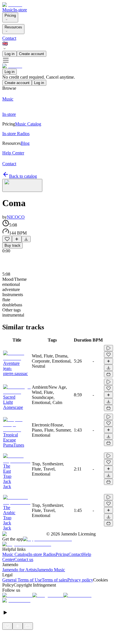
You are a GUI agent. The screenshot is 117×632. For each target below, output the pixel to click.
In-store (20, 9)
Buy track (12, 245)
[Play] (22, 185)
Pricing (10, 15)
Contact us (23, 559)
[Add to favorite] (7, 239)
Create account (31, 54)
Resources (13, 27)
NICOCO (16, 217)
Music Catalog (15, 554)
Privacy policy (80, 579)
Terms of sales (54, 579)
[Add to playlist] (17, 239)
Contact (9, 38)
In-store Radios (42, 554)
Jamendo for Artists (19, 569)
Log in (9, 54)
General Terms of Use (22, 579)
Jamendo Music (51, 569)
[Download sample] (26, 239)
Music (7, 9)
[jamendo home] (12, 4)
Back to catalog (23, 176)
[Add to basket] (108, 374)
